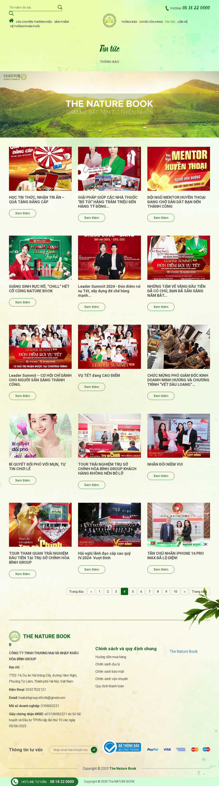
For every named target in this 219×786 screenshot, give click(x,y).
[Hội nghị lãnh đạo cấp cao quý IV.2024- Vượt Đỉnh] (109, 525)
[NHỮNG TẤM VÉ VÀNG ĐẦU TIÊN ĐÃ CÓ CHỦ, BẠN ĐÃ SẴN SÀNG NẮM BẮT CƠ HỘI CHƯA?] (178, 258)
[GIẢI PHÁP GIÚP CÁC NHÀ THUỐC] (109, 169)
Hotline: (190, 8)
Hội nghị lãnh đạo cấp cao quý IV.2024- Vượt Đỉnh (104, 555)
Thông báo (129, 21)
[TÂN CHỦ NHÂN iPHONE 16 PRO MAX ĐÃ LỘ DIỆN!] (178, 525)
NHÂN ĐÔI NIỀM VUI (165, 464)
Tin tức (170, 21)
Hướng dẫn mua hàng (110, 657)
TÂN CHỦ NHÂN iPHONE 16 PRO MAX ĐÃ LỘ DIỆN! (175, 555)
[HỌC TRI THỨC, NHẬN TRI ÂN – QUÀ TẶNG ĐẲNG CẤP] (40, 169)
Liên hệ (183, 21)
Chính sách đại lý (107, 664)
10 (175, 591)
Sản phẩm (61, 21)
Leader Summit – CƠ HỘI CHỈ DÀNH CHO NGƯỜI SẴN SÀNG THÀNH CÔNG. (40, 380)
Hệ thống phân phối (25, 26)
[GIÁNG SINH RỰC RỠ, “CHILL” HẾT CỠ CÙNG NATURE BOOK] (40, 258)
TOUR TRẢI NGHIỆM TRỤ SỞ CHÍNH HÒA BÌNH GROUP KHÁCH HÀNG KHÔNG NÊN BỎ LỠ (107, 469)
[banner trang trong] (109, 104)
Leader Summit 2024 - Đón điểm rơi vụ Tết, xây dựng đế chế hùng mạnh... (109, 291)
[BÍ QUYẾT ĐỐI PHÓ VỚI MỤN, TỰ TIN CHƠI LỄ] (40, 436)
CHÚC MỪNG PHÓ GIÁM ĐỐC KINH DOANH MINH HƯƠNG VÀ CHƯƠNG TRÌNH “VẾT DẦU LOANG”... (178, 380)
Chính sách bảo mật (109, 671)
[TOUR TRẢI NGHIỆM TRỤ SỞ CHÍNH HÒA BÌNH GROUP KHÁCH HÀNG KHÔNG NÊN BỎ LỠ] (109, 436)
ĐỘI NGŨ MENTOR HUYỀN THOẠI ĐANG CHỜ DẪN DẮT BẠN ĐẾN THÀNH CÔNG (176, 202)
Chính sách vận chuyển (111, 679)
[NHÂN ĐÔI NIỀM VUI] (178, 436)
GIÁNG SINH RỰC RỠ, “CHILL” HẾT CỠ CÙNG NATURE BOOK (39, 288)
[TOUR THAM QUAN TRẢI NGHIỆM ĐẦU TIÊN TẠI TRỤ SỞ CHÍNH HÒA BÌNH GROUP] (40, 525)
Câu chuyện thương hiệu (34, 21)
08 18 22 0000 (62, 781)
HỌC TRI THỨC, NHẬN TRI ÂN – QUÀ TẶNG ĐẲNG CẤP (36, 199)
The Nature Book (184, 651)
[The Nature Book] (110, 20)
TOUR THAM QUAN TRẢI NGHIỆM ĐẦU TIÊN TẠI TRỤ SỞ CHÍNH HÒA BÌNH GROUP (39, 558)
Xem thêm (22, 213)
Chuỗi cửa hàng (151, 21)
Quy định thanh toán (109, 686)
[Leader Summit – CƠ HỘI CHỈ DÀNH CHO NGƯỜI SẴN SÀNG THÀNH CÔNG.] (40, 347)
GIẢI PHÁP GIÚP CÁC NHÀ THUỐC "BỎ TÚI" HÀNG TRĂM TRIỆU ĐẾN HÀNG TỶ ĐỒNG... (108, 202)
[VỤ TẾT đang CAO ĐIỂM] (109, 347)
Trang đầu (76, 591)
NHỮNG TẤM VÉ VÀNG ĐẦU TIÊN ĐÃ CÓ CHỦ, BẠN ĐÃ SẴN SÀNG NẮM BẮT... (176, 291)
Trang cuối (199, 591)
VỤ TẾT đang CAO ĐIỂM (99, 375)
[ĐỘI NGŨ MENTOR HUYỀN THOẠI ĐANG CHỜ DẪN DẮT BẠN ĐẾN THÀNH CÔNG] (178, 169)
